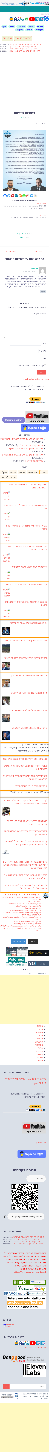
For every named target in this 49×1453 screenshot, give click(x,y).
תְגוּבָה (43, 292)
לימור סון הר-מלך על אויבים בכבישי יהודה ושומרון (22, 454)
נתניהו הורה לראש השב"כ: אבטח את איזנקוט (28, 623)
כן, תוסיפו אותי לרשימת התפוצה (31, 365)
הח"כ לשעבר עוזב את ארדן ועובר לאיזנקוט (29, 727)
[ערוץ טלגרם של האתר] (42, 20)
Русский (10, 1324)
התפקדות (39, 1044)
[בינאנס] (38, 955)
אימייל (42, 350)
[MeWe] (16, 195)
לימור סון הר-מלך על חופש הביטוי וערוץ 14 (25, 448)
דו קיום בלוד (9, 251)
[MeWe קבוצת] (19, 20)
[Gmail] (27, 195)
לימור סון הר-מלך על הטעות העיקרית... (25, 44)
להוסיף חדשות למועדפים (35, 1347)
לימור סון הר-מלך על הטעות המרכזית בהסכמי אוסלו (21, 439)
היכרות (40, 1026)
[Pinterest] (12, 195)
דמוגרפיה (21, 26)
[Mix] (20, 195)
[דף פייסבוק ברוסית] (47, 20)
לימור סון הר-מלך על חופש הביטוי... (23, 48)
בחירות (31, 26)
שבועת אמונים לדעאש (34, 461)
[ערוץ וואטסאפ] (27, 20)
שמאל (12, 26)
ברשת (40, 1048)
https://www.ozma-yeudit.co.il (30, 1272)
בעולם (40, 26)
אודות (40, 1060)
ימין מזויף (39, 30)
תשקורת (20, 30)
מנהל (22, 117)
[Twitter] (8, 195)
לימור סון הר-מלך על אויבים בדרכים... (24, 50)
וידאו (41, 1035)
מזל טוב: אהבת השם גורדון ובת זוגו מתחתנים (29, 692)
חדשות (40, 1038)
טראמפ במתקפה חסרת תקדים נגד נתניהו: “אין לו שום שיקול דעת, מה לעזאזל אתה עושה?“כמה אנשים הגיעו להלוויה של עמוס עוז (25, 865)
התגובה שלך (40, 313)
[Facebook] (5, 195)
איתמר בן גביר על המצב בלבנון (30, 445)
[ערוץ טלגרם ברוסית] (37, 20)
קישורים (39, 1051)
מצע (41, 1029)
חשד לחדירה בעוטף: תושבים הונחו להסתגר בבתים (26, 640)
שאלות (40, 1057)
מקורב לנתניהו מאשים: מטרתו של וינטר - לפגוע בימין (25, 584)
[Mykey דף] (11, 20)
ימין (4, 26)
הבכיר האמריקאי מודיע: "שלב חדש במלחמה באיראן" (25, 657)
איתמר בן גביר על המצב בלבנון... (22, 46)
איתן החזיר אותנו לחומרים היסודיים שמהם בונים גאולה (24, 758)
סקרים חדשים (42, 215)
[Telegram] (31, 195)
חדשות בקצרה (23, 38)
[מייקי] (17, 1344)
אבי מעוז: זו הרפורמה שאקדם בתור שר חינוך (29, 675)
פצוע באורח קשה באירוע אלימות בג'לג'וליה (29, 567)
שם (43, 343)
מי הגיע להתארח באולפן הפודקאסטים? (31, 786)
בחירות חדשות (41, 204)
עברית (8, 1326)
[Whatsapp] (24, 195)
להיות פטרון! (41, 1142)
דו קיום (29, 30)
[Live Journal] (35, 195)
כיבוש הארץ (40, 251)
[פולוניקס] (16, 965)
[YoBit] (38, 965)
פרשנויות (7, 38)
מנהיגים (39, 1032)
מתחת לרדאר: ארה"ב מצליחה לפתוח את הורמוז (28, 710)
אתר (44, 358)
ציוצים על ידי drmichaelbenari (35, 379)
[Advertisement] (24, 78)
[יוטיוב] (32, 20)
